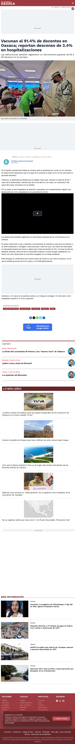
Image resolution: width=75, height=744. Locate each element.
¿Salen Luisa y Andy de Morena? (17, 363)
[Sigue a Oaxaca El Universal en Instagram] (63, 701)
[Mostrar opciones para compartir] (72, 8)
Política (4, 709)
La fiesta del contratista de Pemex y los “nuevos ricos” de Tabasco (33, 351)
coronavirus (25, 308)
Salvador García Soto (11, 360)
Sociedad (5, 705)
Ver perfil (14, 162)
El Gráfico (41, 700)
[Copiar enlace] (43, 317)
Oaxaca (44, 308)
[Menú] (73, 3)
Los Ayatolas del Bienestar (14, 375)
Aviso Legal (54, 732)
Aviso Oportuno (43, 709)
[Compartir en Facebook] (30, 317)
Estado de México (26, 702)
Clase (40, 702)
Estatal (15, 157)
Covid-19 (36, 308)
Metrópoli (5, 702)
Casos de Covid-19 (10, 308)
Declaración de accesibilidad (41, 734)
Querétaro (23, 707)
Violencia (38, 732)
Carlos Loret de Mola (11, 372)
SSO (52, 308)
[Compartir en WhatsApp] (37, 317)
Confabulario (42, 707)
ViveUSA (41, 705)
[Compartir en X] (34, 317)
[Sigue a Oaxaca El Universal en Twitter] (60, 701)
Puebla (22, 709)
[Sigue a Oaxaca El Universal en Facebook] (57, 701)
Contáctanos (16, 732)
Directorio (7, 732)
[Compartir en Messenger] (40, 317)
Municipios (5, 707)
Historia (27, 734)
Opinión (6, 343)
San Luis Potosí (25, 705)
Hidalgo (22, 700)
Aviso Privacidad (65, 732)
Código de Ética (28, 732)
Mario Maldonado (9, 348)
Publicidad (46, 732)
